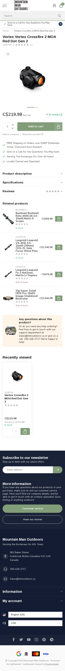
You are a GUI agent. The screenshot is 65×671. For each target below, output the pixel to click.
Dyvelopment (52, 664)
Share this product (32, 134)
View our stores (32, 519)
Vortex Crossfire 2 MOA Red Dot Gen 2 (34, 30)
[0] (61, 5)
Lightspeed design (32, 664)
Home (6, 30)
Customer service (32, 508)
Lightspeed (15, 664)
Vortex (7, 45)
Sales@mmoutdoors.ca (22, 578)
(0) (31, 44)
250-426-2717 (18, 569)
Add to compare (11, 134)
